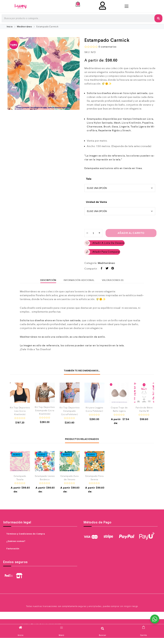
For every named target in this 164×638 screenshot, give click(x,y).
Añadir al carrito (131, 233)
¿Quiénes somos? (15, 541)
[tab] (48, 280)
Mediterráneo (24, 26)
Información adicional (79, 280)
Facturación (12, 548)
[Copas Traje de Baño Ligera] (119, 393)
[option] (44, 73)
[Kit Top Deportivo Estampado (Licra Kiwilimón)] (45, 392)
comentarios (107, 46)
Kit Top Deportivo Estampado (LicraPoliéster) (70, 411)
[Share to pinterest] (112, 268)
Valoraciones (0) (113, 280)
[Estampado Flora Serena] (94, 461)
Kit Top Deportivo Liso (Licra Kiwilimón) (20, 411)
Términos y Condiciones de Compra (25, 534)
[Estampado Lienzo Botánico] (45, 461)
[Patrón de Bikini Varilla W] (144, 393)
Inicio (10, 26)
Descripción (48, 280)
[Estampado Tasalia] (20, 461)
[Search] (158, 18)
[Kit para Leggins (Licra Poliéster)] (94, 393)
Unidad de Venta (96, 202)
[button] (102, 628)
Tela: (89, 178)
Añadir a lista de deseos (108, 243)
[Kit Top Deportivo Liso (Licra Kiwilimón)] (20, 393)
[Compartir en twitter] (107, 268)
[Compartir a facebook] (101, 268)
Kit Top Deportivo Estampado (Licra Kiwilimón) (45, 410)
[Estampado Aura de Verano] (70, 461)
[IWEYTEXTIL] (20, 6)
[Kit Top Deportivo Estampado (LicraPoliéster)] (70, 393)
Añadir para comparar (106, 251)
